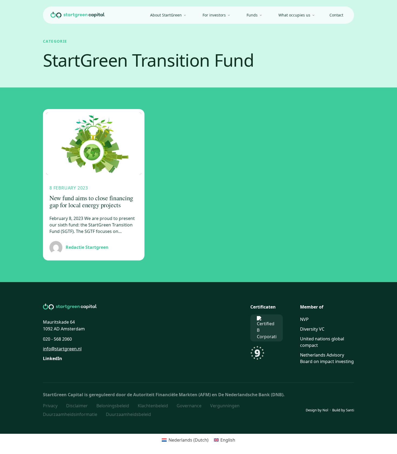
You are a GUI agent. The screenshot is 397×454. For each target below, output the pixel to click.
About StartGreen (166, 15)
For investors (214, 15)
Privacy (50, 406)
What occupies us (294, 15)
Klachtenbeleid (153, 406)
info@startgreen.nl (62, 349)
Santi (350, 410)
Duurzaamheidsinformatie (70, 414)
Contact (336, 15)
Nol (325, 410)
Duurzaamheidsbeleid (128, 414)
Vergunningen (225, 406)
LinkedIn (52, 358)
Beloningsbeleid (112, 406)
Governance (189, 406)
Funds (252, 15)
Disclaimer (77, 406)
